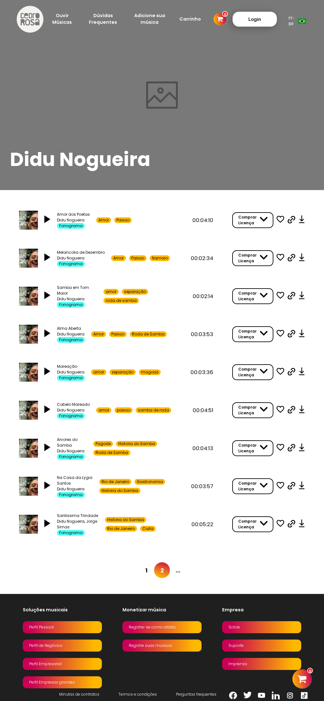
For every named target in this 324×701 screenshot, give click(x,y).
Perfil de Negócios (45, 645)
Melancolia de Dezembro (81, 252)
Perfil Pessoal (41, 627)
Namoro (160, 258)
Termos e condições (137, 694)
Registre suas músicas (150, 645)
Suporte (236, 645)
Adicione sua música (149, 18)
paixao (123, 410)
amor (111, 291)
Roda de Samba (148, 334)
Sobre (234, 627)
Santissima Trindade (77, 515)
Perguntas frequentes (196, 694)
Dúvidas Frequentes (103, 18)
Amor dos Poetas (73, 214)
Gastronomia (150, 481)
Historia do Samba (136, 443)
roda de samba (121, 300)
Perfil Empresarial (45, 663)
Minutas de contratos (79, 694)
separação (135, 291)
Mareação (67, 366)
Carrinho (190, 19)
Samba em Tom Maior (73, 290)
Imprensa (237, 663)
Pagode (103, 443)
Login (254, 19)
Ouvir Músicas (62, 18)
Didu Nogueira (70, 220)
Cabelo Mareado (73, 404)
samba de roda (153, 410)
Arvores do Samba (67, 442)
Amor (103, 220)
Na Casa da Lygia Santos (74, 480)
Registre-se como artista (152, 627)
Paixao (122, 220)
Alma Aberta (69, 328)
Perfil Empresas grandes (52, 682)
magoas (150, 372)
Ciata (147, 528)
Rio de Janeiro (115, 481)
